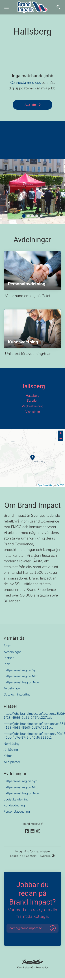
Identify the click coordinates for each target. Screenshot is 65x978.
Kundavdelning (14, 805)
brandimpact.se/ (33, 824)
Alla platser (12, 762)
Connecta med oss (25, 82)
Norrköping (12, 743)
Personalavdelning (17, 811)
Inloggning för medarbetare (32, 851)
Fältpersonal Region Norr (21, 682)
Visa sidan (32, 412)
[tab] (24, 216)
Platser (9, 658)
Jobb (7, 664)
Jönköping (11, 749)
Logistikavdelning (16, 799)
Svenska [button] (46, 856)
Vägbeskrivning (33, 406)
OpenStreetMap (45, 485)
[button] (58, 7)
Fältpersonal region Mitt (21, 676)
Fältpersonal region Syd (20, 670)
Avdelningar (12, 652)
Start (7, 646)
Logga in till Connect (23, 856)
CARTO (60, 485)
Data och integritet (17, 694)
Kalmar (9, 756)
